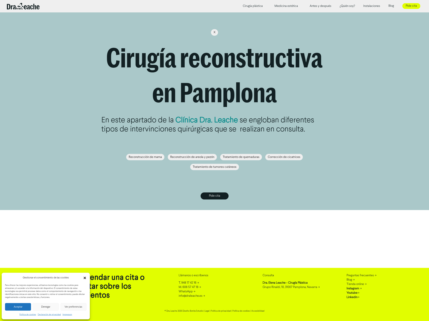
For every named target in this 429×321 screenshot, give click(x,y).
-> (189, 282)
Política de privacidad (221, 311)
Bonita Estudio (196, 311)
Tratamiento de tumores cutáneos (214, 167)
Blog (349, 279)
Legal (207, 311)
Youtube (352, 292)
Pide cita (411, 6)
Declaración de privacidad (49, 315)
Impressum (67, 315)
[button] (84, 278)
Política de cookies (27, 315)
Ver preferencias (73, 307)
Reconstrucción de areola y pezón (192, 157)
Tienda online (355, 284)
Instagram (353, 288)
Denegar (45, 307)
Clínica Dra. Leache (206, 120)
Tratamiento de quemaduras (241, 157)
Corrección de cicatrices (284, 157)
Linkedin (352, 297)
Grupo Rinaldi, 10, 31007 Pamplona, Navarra (290, 287)
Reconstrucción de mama (145, 157)
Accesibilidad (257, 311)
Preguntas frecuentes (360, 275)
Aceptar (18, 307)
